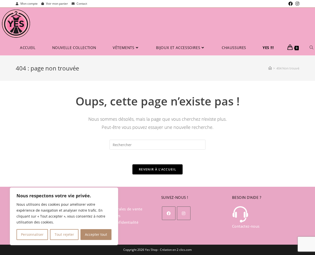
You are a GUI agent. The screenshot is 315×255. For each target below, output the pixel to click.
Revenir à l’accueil (157, 169)
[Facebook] (168, 213)
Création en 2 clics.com (176, 250)
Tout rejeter (64, 234)
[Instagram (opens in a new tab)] (296, 3)
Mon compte (29, 3)
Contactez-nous (246, 226)
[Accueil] (270, 68)
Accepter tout (96, 234)
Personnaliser (32, 234)
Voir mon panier (56, 3)
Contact (81, 3)
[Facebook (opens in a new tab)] (290, 3)
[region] (64, 216)
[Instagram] (183, 213)
